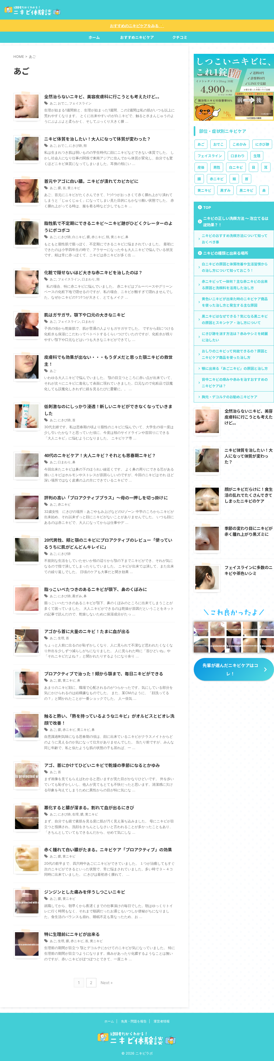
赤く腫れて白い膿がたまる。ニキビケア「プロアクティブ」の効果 (108, 849)
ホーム (94, 37)
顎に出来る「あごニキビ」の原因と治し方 (235, 368)
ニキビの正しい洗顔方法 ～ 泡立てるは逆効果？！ (235, 221)
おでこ (62, 103)
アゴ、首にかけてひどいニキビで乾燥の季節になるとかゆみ (102, 765)
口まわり (88, 279)
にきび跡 (75, 146)
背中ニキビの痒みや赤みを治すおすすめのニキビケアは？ (235, 382)
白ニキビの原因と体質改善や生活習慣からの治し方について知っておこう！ (235, 267)
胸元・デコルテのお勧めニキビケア (229, 396)
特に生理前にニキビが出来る (72, 934)
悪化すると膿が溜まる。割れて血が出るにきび (89, 807)
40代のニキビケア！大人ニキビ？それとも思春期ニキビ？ (100, 455)
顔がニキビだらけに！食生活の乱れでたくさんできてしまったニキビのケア (248, 495)
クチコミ (179, 37)
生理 (61, 638)
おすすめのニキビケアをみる (137, 25)
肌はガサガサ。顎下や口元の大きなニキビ (84, 314)
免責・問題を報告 (134, 1021)
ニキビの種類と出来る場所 (225, 253)
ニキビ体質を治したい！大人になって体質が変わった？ (97, 139)
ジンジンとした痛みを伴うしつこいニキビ (84, 892)
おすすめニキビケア (137, 37)
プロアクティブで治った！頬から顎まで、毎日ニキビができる (103, 673)
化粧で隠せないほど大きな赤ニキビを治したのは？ (93, 272)
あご (53, 103)
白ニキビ (78, 237)
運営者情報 (162, 1021)
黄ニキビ (73, 188)
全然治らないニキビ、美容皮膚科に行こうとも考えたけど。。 (103, 96)
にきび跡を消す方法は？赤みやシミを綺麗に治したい (235, 337)
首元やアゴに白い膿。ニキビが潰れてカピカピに (91, 181)
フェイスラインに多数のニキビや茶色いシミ (248, 570)
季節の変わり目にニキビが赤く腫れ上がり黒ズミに (248, 531)
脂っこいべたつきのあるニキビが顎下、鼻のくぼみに (95, 589)
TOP (207, 207)
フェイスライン (80, 103)
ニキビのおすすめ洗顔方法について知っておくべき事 (235, 238)
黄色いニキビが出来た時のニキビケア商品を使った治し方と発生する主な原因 (235, 302)
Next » (107, 982)
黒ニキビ (246, 190)
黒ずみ (77, 596)
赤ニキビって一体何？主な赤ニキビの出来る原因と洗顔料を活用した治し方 (235, 284)
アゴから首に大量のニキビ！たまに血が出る (87, 631)
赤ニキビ (98, 237)
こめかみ (239, 144)
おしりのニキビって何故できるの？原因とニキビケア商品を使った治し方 (235, 354)
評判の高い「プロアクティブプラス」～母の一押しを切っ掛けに (106, 497)
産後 (200, 167)
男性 (216, 167)
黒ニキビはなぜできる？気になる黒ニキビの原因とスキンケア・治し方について (235, 319)
